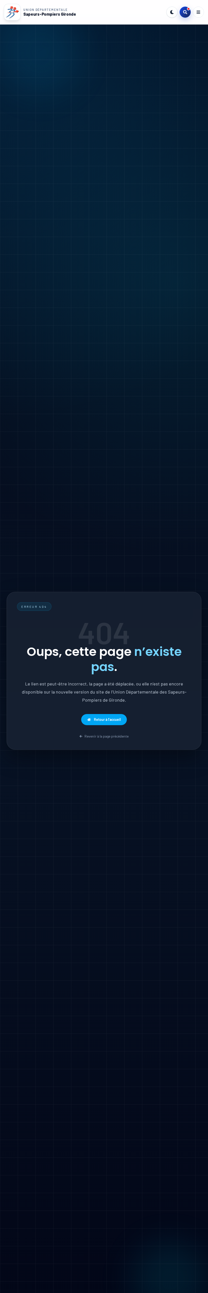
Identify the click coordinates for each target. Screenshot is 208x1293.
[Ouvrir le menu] (198, 12)
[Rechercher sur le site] (185, 12)
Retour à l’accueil (107, 719)
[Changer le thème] (172, 12)
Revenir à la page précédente (106, 736)
